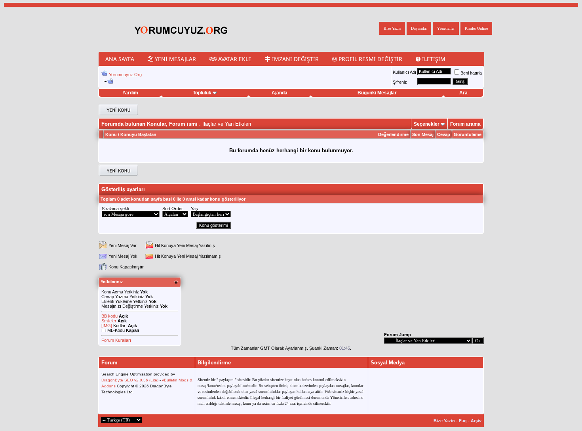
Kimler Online (476, 28)
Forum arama (465, 124)
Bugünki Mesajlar (377, 93)
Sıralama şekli (115, 208)
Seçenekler (426, 124)
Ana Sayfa (119, 59)
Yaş (194, 208)
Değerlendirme (393, 134)
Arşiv (476, 420)
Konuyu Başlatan (138, 134)
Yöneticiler (446, 28)
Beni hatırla (471, 73)
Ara (463, 93)
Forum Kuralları (116, 340)
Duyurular (419, 28)
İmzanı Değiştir (294, 59)
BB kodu (109, 316)
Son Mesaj (423, 134)
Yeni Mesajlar (174, 59)
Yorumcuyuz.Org (125, 74)
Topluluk (202, 93)
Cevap (443, 134)
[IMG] (106, 325)
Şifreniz (400, 82)
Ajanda (279, 93)
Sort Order (172, 208)
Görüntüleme (467, 134)
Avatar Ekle (234, 59)
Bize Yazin (444, 420)
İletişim (432, 59)
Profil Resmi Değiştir (369, 59)
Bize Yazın (392, 28)
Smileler (108, 320)
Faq (463, 420)
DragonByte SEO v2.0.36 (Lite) (129, 380)
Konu (111, 134)
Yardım (130, 93)
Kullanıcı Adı (404, 72)
